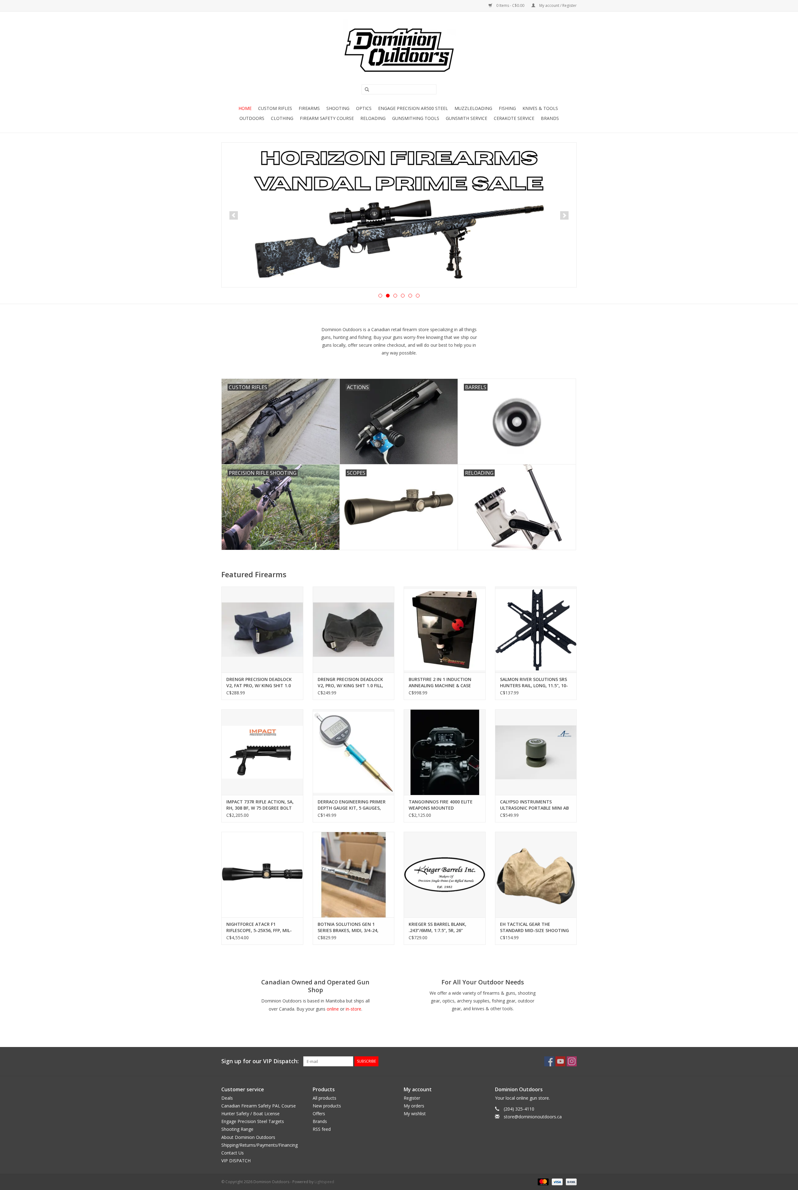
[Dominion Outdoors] (399, 50)
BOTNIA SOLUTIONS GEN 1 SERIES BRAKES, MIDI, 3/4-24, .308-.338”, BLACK (348, 927)
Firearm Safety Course (327, 118)
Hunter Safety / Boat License (250, 1113)
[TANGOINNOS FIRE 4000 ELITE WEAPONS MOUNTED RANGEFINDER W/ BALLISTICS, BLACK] (445, 752)
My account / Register (557, 5)
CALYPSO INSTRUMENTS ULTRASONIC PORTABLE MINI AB (534, 805)
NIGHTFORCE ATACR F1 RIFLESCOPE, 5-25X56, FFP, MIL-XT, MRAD (259, 927)
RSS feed (322, 1129)
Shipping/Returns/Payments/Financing (259, 1145)
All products (324, 1098)
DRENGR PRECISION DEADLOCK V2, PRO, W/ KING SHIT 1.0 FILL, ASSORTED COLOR (350, 682)
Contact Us (232, 1153)
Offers (319, 1113)
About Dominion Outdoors (248, 1137)
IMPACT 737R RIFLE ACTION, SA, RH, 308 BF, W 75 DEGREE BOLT (260, 805)
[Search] (365, 89)
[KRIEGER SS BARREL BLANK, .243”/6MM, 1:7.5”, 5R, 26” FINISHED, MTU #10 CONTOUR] (445, 874)
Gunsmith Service (466, 118)
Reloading (373, 118)
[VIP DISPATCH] (399, 215)
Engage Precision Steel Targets (252, 1121)
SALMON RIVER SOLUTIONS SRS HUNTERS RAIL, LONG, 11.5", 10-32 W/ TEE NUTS (534, 682)
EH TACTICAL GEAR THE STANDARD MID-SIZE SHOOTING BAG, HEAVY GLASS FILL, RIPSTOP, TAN (535, 927)
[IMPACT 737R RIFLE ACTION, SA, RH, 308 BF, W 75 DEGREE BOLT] (262, 752)
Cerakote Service (514, 118)
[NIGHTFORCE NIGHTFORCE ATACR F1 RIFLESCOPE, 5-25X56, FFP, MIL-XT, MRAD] (262, 874)
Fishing (507, 108)
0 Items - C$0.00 (510, 5)
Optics (364, 108)
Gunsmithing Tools (415, 118)
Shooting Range (237, 1129)
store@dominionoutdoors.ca (533, 1117)
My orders (414, 1106)
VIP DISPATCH (236, 1161)
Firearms (309, 108)
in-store (353, 1009)
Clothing (282, 118)
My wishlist (415, 1113)
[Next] (564, 215)
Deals (227, 1098)
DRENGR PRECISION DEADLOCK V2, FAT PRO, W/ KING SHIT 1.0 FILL (259, 682)
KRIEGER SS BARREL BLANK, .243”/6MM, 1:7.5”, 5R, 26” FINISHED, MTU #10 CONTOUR (441, 927)
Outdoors (251, 118)
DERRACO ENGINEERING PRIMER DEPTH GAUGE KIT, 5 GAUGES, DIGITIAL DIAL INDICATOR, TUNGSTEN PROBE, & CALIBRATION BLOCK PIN (352, 805)
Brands (550, 118)
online (333, 1009)
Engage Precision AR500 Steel (413, 108)
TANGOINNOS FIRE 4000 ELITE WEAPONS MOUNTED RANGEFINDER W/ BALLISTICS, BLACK (441, 805)
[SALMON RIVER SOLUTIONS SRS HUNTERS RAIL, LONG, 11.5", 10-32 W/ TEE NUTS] (536, 629)
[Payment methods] (543, 1181)
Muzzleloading (473, 108)
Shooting (337, 108)
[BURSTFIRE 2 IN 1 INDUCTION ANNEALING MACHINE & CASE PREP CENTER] (445, 629)
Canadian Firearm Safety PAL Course (258, 1106)
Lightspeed (324, 1181)
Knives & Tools (540, 108)
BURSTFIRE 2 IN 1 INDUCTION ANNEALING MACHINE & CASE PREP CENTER (440, 682)
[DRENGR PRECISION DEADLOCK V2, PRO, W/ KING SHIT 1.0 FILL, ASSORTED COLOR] (354, 629)
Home (245, 108)
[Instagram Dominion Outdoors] (572, 1061)
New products (327, 1106)
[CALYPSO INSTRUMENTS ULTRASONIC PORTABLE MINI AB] (536, 752)
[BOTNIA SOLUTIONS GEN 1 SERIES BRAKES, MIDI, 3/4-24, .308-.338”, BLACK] (354, 874)
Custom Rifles (275, 108)
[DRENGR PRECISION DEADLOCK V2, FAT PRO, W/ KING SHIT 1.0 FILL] (262, 629)
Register (412, 1098)
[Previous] (233, 215)
